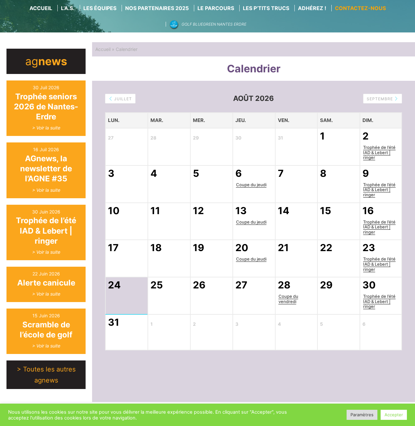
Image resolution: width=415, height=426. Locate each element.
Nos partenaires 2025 (157, 8)
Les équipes (99, 8)
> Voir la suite (46, 127)
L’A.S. (68, 8)
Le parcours (215, 8)
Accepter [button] (394, 414)
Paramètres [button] (362, 414)
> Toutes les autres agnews (46, 374)
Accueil (41, 8)
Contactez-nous (360, 8)
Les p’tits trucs (266, 8)
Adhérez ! (312, 8)
